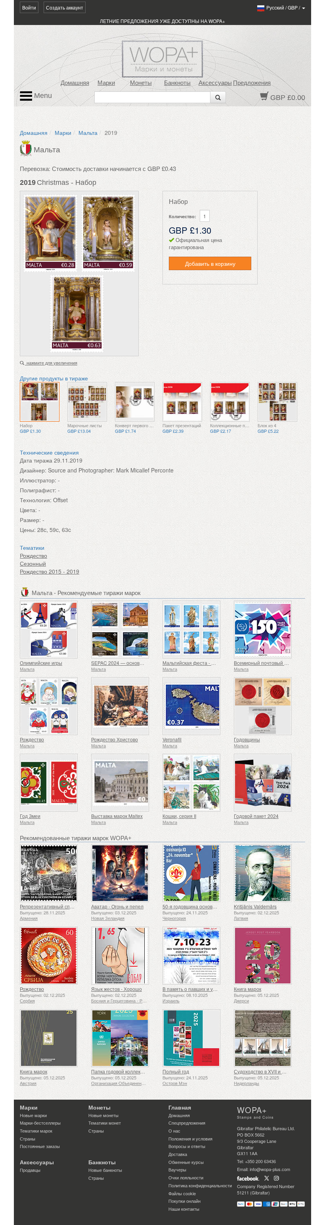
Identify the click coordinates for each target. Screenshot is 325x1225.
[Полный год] (196, 1038)
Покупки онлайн (184, 1201)
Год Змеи (30, 815)
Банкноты (177, 83)
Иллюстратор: (38, 480)
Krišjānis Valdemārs (255, 906)
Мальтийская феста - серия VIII (197, 662)
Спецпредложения (186, 1122)
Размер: (30, 520)
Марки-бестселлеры (40, 1122)
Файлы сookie (182, 1193)
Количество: (182, 216)
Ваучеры (177, 1169)
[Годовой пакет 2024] (267, 783)
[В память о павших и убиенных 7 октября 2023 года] (196, 956)
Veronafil (172, 739)
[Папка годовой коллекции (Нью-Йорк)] (125, 1038)
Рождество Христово (114, 739)
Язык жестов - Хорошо (116, 988)
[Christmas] (39, 402)
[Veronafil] (196, 706)
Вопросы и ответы (186, 1146)
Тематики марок (36, 1130)
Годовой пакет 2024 (256, 815)
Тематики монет (104, 1122)
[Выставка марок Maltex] (125, 783)
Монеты (141, 83)
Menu (42, 96)
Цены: (28, 530)
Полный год (175, 1071)
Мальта (88, 132)
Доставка (177, 1154)
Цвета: (28, 510)
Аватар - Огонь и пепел (117, 906)
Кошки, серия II (179, 815)
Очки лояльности (185, 1177)
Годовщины (247, 739)
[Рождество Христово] (125, 706)
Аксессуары (215, 83)
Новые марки (33, 1115)
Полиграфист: (38, 490)
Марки (106, 83)
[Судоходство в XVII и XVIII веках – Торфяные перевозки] (267, 1038)
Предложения (252, 83)
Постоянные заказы (40, 1146)
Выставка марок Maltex (117, 815)
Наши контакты (183, 1209)
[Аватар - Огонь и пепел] (125, 873)
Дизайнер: (33, 470)
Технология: (36, 500)
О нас (174, 1130)
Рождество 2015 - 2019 (49, 571)
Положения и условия (190, 1138)
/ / (283, 7)
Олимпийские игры (41, 662)
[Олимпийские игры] (53, 630)
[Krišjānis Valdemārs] (267, 873)
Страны (27, 1138)
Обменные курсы (186, 1162)
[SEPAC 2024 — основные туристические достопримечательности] (125, 630)
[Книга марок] (267, 956)
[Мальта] (27, 148)
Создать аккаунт (64, 7)
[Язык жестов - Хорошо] (125, 956)
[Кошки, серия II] (196, 783)
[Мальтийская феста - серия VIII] (196, 630)
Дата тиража (36, 460)
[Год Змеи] (53, 783)
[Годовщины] (267, 706)
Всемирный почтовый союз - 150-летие (278, 662)
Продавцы (30, 1170)
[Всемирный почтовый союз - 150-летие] (267, 630)
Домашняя (75, 83)
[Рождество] (53, 706)
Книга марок (247, 988)
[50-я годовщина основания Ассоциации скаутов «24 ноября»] (196, 873)
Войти (29, 7)
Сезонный (33, 563)
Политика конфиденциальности (200, 1185)
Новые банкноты (105, 1170)
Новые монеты (103, 1115)
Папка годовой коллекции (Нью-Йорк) (133, 1071)
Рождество (33, 555)
